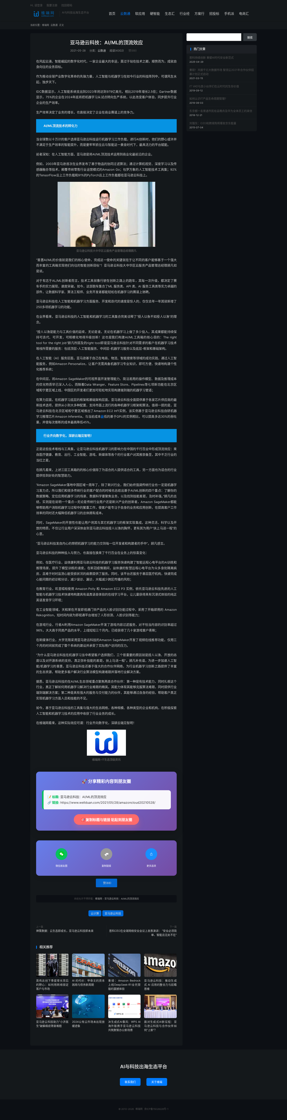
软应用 (140, 14)
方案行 (199, 14)
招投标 (214, 14)
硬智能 (155, 14)
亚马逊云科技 (113, 913)
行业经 (185, 14)
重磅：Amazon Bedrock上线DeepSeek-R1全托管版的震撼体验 (124, 984)
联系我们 (130, 1081)
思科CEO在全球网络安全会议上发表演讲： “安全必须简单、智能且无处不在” (143, 932)
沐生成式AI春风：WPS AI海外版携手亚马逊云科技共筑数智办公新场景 (124, 1026)
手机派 (229, 14)
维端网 (44, 14)
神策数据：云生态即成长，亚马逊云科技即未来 (65, 930)
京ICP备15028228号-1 (156, 1109)
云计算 (95, 913)
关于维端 (156, 1081)
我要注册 (51, 5)
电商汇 (244, 14)
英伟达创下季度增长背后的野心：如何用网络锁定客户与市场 (52, 984)
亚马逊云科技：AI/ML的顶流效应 (106, 42)
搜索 (250, 37)
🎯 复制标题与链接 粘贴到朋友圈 (106, 820)
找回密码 (66, 5)
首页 (112, 14)
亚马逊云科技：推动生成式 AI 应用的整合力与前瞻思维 (160, 984)
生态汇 (170, 14)
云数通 (125, 14)
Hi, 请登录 (36, 5)
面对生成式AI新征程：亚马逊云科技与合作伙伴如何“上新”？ (160, 1026)
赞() (132, 50)
